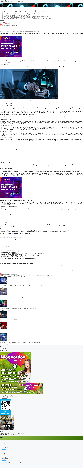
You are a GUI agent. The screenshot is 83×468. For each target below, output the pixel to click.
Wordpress (9, 435)
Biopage (24, 435)
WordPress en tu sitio (6, 442)
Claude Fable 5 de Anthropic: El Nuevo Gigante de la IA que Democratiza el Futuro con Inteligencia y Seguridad (26, 9)
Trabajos (3, 445)
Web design (4, 443)
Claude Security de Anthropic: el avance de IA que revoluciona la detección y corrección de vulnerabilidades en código (28, 18)
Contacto (21, 435)
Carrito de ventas (3, 435)
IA (4, 287)
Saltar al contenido (3, 0)
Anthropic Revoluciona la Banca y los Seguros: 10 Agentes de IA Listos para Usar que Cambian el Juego (25, 16)
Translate (8, 23)
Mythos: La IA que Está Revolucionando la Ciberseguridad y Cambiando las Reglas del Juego (22, 12)
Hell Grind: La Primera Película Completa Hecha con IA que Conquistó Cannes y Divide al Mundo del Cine (25, 13)
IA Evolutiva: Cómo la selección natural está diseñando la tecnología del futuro (20, 17)
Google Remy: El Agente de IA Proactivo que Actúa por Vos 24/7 (16, 15)
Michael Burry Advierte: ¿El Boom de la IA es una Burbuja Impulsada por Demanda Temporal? (23, 11)
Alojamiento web (15, 435)
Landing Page (5, 444)
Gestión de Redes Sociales (7, 441)
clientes (4, 449)
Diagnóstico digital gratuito (7, 447)
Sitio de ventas (5, 440)
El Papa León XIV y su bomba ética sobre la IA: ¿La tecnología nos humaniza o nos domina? (22, 10)
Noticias (6, 287)
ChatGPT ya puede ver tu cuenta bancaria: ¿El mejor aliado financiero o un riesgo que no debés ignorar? (25, 14)
